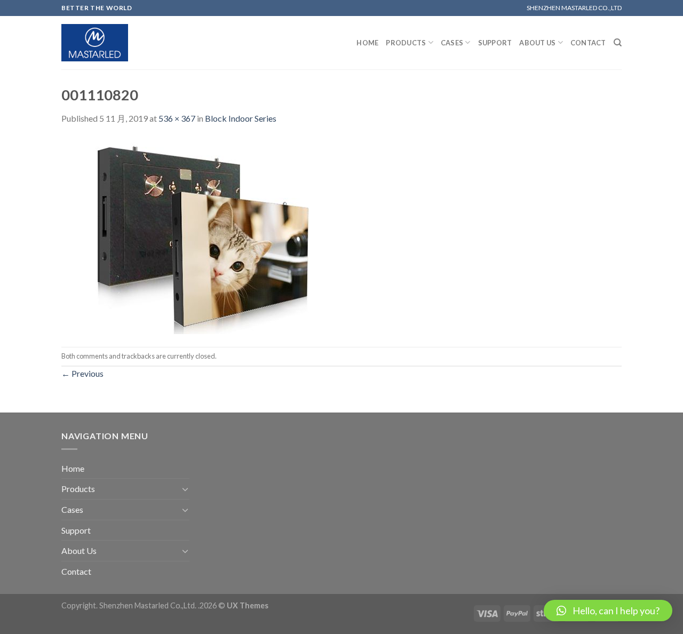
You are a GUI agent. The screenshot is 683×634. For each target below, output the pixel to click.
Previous (82, 373)
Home (367, 42)
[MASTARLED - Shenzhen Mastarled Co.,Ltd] (94, 43)
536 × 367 (176, 118)
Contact (588, 42)
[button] (608, 610)
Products (406, 42)
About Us (537, 42)
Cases (452, 42)
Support (495, 42)
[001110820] (204, 234)
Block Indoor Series (240, 118)
